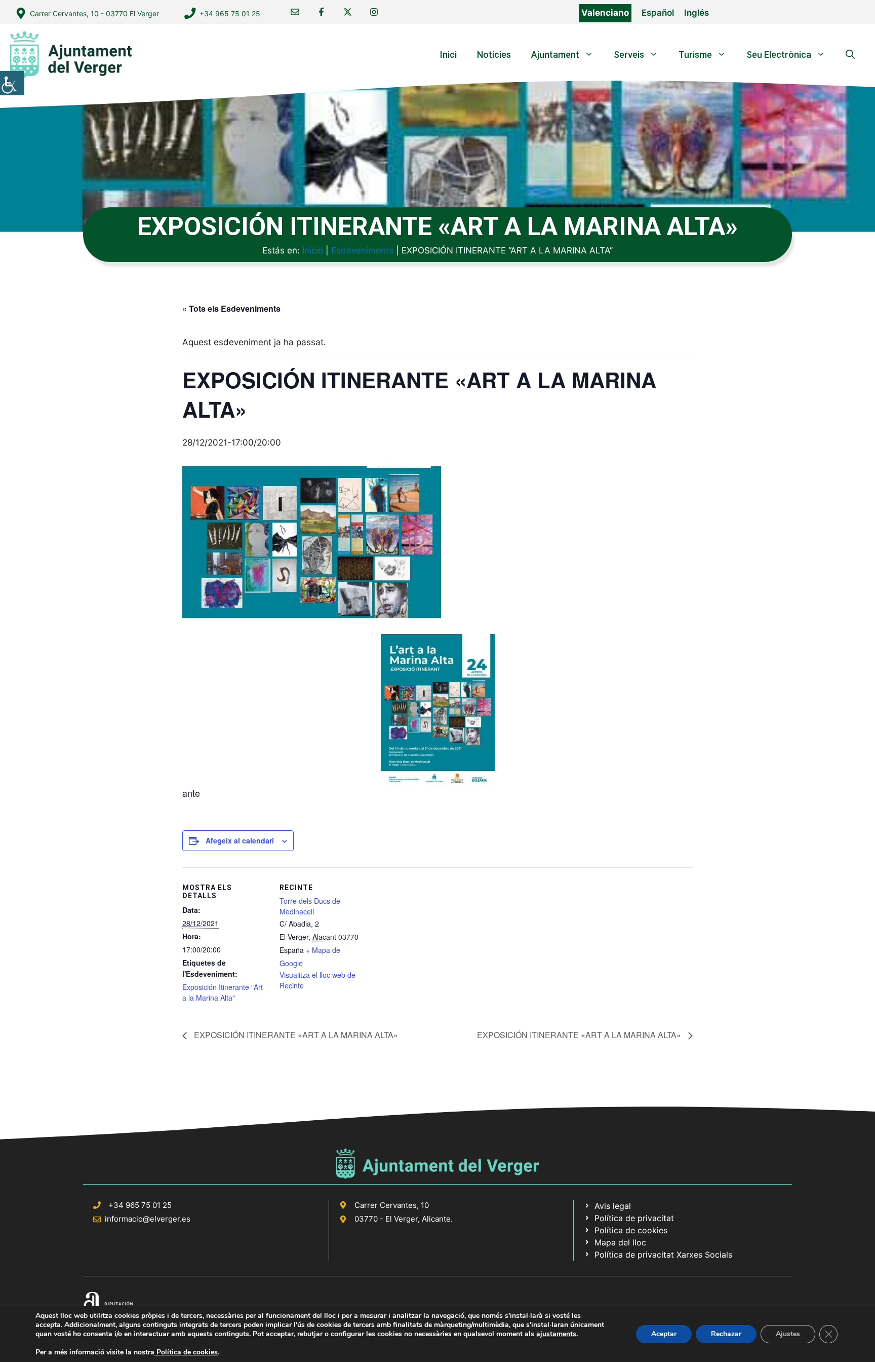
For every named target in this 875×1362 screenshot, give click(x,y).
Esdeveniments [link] (362, 250)
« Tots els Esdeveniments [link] (231, 308)
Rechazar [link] (726, 1334)
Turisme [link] (695, 54)
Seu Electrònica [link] (778, 54)
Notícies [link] (494, 54)
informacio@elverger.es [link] (147, 1219)
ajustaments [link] (556, 1334)
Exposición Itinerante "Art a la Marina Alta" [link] (222, 992)
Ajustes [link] (788, 1334)
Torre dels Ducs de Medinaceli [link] (310, 906)
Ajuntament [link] (555, 54)
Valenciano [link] (605, 13)
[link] (12, 83)
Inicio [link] (312, 250)
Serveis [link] (629, 54)
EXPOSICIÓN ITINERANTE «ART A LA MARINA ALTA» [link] (295, 1035)
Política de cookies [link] (186, 1352)
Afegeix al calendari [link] (240, 840)
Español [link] (658, 13)
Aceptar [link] (664, 1334)
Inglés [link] (696, 13)
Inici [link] (448, 54)
